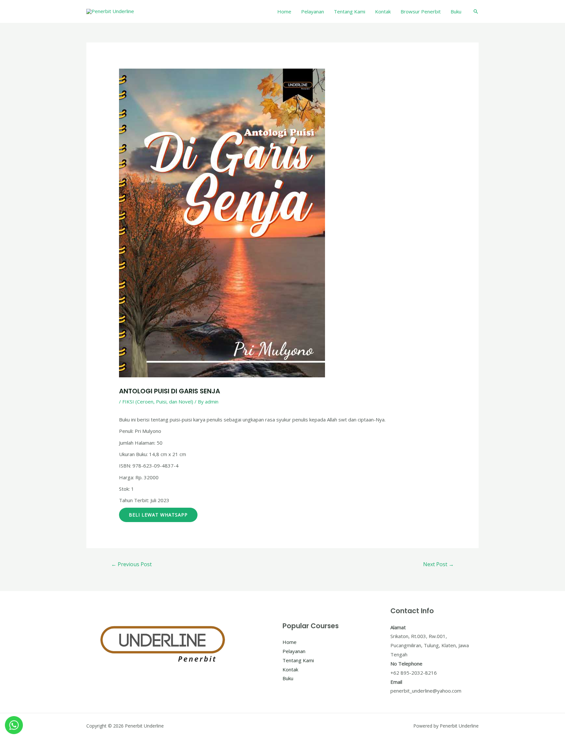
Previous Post (131, 564)
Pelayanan (312, 11)
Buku (456, 11)
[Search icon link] (476, 11)
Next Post (438, 564)
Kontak (383, 11)
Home (284, 11)
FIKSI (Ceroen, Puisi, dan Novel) (157, 401)
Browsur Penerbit (421, 11)
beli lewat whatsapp (158, 515)
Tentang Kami (349, 11)
